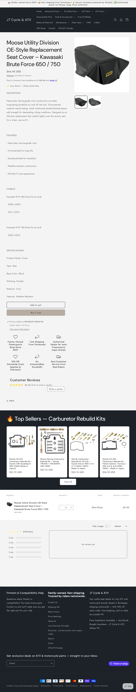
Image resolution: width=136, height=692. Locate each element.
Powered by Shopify (31, 686)
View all (68, 481)
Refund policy (46, 686)
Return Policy (53, 611)
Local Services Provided (58, 625)
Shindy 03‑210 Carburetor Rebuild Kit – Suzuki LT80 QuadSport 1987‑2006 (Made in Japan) (20, 464)
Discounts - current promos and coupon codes (65, 632)
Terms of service (71, 686)
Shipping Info (54, 607)
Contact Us (52, 602)
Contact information (101, 686)
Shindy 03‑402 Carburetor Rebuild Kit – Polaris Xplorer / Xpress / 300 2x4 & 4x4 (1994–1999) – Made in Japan (114, 464)
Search (51, 638)
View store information (19, 329)
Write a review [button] (56, 388)
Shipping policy (85, 686)
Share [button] (11, 400)
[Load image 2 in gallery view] (95, 102)
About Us (52, 621)
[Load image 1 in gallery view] (81, 102)
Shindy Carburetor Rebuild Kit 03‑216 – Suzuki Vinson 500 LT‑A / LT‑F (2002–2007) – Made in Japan (82, 464)
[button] (53, 11)
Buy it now (36, 312)
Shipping (10, 75)
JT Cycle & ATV (18, 686)
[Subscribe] (51, 663)
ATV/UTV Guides (55, 648)
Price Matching (54, 616)
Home (50, 643)
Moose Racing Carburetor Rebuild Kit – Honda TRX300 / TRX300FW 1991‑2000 (52, 462)
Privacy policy (58, 686)
